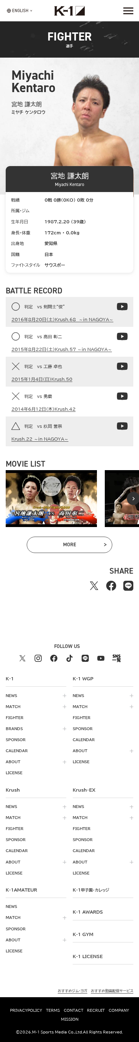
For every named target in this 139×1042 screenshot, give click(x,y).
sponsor (16, 739)
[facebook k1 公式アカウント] (53, 658)
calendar (17, 751)
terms (53, 1010)
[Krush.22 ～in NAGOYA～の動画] (122, 426)
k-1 (91, 890)
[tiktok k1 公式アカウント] (69, 658)
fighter (15, 717)
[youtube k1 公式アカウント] (100, 658)
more (79, 546)
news (11, 695)
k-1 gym (83, 934)
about (13, 762)
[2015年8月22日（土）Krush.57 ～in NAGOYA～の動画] (122, 336)
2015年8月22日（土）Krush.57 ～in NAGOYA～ (61, 349)
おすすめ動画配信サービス (112, 990)
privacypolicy (26, 1010)
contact (73, 1010)
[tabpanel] (51, 498)
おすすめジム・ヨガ (72, 990)
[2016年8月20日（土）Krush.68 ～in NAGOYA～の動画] (122, 306)
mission (69, 1019)
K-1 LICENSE (88, 956)
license (14, 773)
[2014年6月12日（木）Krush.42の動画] (122, 396)
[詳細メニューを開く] (128, 10)
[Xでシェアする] (94, 585)
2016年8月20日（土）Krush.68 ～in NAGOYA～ (62, 319)
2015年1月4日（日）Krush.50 (41, 379)
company (119, 1010)
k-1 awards (88, 912)
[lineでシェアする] (128, 585)
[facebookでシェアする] (111, 585)
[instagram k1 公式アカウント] (38, 658)
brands (14, 728)
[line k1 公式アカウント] (85, 658)
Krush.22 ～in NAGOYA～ (39, 439)
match (13, 706)
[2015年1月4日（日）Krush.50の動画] (122, 366)
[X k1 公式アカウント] (22, 658)
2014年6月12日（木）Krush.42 (43, 409)
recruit (96, 1010)
